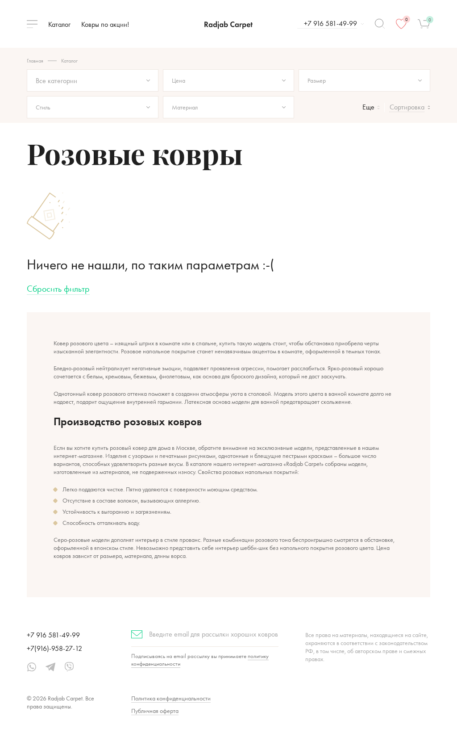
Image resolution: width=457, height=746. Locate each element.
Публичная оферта (155, 711)
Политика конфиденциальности (171, 698)
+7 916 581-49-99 (53, 635)
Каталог (59, 24)
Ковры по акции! (105, 24)
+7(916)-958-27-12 (54, 648)
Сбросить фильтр (58, 288)
